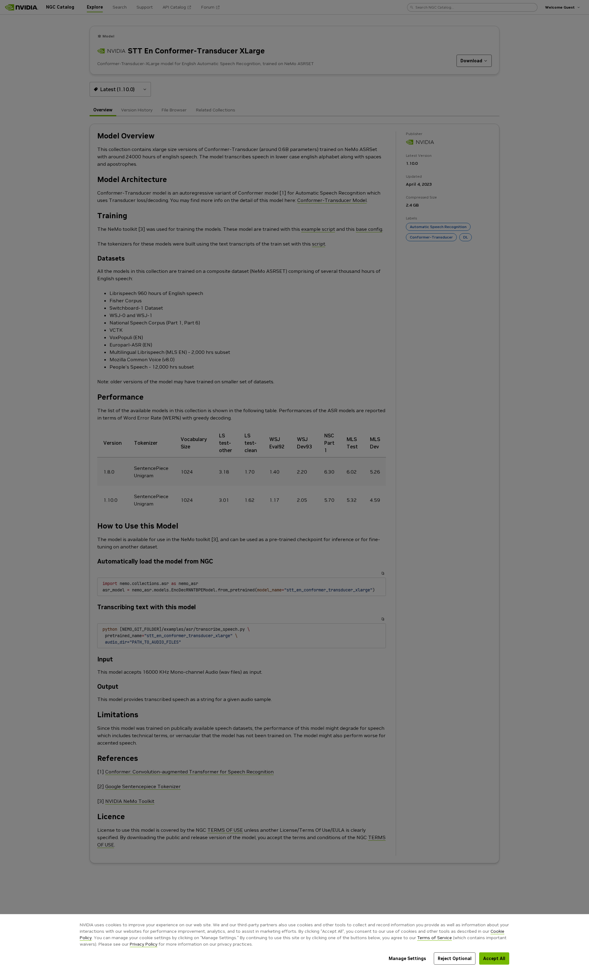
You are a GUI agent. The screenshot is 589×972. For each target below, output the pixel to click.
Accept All (494, 958)
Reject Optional (455, 958)
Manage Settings (407, 958)
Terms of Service (434, 937)
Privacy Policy (143, 944)
